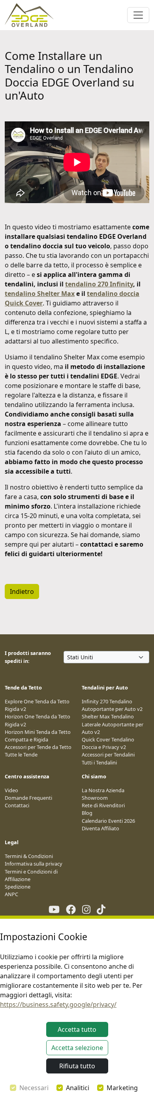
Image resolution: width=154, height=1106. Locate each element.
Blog (87, 812)
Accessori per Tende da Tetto (38, 747)
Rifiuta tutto (77, 1066)
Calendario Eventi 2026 (108, 820)
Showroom (95, 797)
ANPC (11, 894)
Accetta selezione (77, 1047)
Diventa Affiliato (100, 828)
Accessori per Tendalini (108, 754)
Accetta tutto (77, 1029)
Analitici (77, 1087)
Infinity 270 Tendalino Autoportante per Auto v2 (112, 705)
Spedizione (17, 886)
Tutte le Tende (21, 754)
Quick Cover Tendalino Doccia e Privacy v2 (108, 743)
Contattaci (17, 805)
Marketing (122, 1087)
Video (11, 790)
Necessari (34, 1087)
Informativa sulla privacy (33, 863)
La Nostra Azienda (103, 790)
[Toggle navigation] (138, 15)
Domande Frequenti (28, 797)
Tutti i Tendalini (99, 762)
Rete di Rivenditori (103, 805)
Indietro (22, 591)
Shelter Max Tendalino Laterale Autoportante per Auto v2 (112, 724)
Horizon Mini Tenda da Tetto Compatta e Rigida (38, 735)
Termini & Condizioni (29, 856)
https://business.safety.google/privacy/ (58, 1004)
